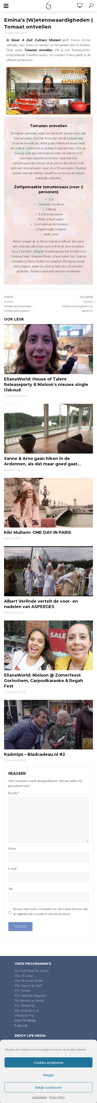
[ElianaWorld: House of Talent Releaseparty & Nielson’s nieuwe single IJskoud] (48, 349)
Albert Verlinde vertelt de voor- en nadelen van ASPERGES (41, 604)
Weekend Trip (24, 1015)
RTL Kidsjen (23, 990)
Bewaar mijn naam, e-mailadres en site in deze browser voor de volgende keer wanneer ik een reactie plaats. (50, 911)
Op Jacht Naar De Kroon (32, 970)
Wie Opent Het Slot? (28, 985)
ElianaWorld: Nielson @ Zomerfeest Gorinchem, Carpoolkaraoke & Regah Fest (43, 681)
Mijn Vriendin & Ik (27, 1010)
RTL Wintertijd (25, 1005)
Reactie (13, 793)
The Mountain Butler (29, 980)
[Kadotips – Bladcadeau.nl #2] (48, 725)
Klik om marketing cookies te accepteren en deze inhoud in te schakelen (48, 90)
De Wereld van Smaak (29, 1000)
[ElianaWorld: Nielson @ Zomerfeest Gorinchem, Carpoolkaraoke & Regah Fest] (48, 645)
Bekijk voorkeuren (48, 1087)
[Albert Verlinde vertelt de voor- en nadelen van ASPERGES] (48, 571)
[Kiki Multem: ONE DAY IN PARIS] (48, 503)
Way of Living (23, 975)
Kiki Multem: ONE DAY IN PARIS (37, 532)
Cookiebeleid (39, 1097)
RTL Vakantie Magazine (30, 995)
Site (10, 889)
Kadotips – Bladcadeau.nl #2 (34, 754)
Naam (12, 848)
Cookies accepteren (48, 1062)
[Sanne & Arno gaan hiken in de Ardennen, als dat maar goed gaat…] (48, 429)
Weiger (48, 1075)
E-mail (12, 868)
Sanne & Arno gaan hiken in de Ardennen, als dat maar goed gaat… (42, 461)
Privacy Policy (57, 1097)
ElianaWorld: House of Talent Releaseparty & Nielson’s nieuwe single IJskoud (46, 384)
